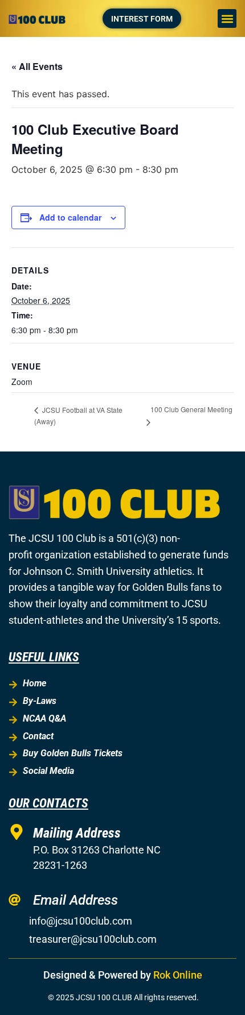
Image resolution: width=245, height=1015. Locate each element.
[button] (227, 18)
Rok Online (177, 975)
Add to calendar (70, 217)
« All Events (37, 66)
